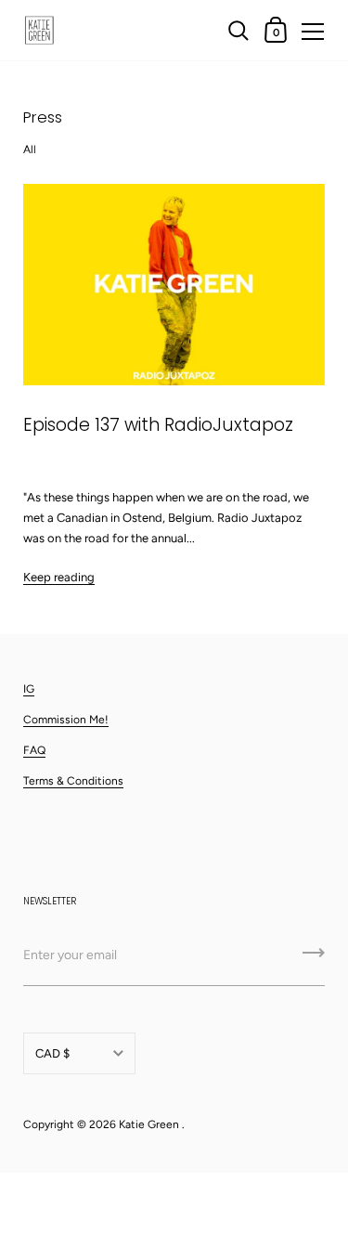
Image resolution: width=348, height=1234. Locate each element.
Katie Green (149, 1124)
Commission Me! (66, 719)
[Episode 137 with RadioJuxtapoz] (174, 284)
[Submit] (314, 959)
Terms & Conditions (73, 780)
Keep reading (59, 577)
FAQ (34, 750)
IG (28, 688)
